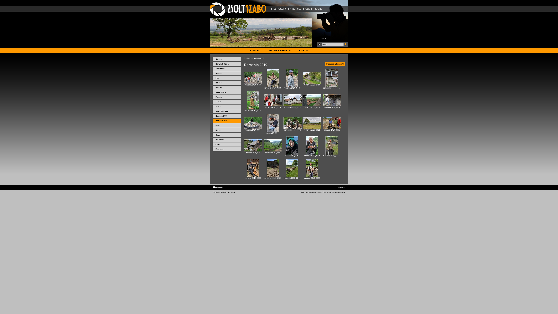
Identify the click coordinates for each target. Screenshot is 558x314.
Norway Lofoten (222, 64)
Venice (218, 107)
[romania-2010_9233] (253, 176)
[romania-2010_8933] (312, 176)
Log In (323, 39)
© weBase (232, 192)
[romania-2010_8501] (332, 86)
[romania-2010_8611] (273, 106)
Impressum (341, 187)
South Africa (220, 92)
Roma (217, 125)
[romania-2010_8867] (253, 128)
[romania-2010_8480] (312, 83)
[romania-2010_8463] (273, 86)
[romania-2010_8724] (293, 106)
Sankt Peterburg (222, 111)
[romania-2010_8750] (312, 106)
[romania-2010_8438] (253, 83)
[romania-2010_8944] (292, 176)
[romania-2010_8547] (253, 109)
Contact (303, 50)
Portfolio (247, 58)
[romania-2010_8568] (312, 154)
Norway (218, 88)
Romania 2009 (221, 116)
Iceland (218, 83)
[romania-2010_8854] (332, 106)
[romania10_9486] (292, 154)
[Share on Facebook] (217, 187)
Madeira (218, 97)
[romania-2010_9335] (273, 151)
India (217, 78)
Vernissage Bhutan (279, 50)
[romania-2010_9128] (332, 154)
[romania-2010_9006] (332, 128)
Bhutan (218, 73)
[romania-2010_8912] (312, 128)
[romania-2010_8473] (292, 86)
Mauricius (219, 140)
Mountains (219, 149)
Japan (218, 102)
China (217, 144)
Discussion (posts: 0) (335, 64)
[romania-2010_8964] (273, 176)
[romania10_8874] (273, 131)
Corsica (218, 59)
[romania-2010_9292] (253, 151)
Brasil (217, 130)
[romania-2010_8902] (293, 128)
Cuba (217, 135)
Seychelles (220, 69)
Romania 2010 (221, 121)
